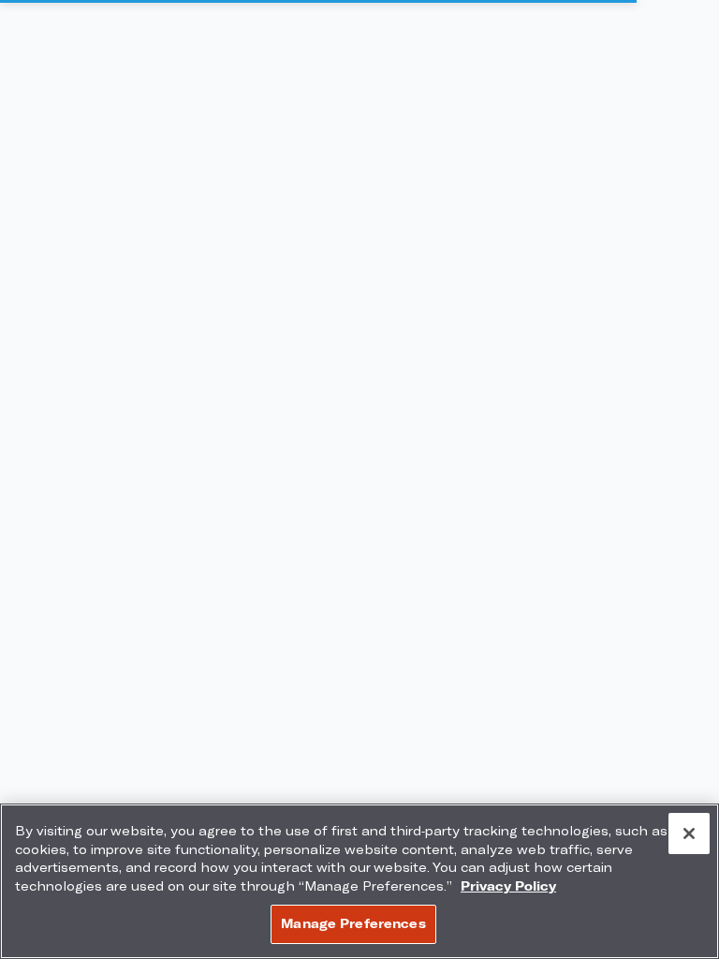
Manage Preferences (353, 923)
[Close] (689, 833)
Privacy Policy (508, 885)
